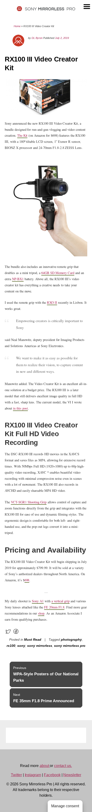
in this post (20, 408)
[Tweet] (8, 633)
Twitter (16, 775)
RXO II (52, 302)
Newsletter (72, 775)
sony (21, 646)
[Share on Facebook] (16, 633)
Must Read (32, 639)
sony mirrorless (39, 646)
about (45, 766)
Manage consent (65, 806)
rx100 (11, 646)
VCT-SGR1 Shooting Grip (28, 502)
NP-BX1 (18, 279)
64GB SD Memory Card (57, 273)
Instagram (33, 775)
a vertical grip (60, 601)
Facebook (52, 775)
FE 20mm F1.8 (54, 607)
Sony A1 (38, 601)
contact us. (63, 766)
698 (27, 580)
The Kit (22, 135)
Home (17, 26)
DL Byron (37, 38)
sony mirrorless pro (69, 646)
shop (41, 613)
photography (71, 639)
